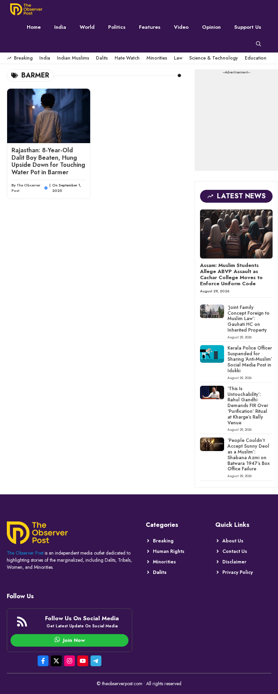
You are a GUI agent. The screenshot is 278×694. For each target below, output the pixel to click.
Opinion (211, 27)
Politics (116, 27)
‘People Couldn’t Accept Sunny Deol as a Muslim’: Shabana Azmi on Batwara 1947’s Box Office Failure (248, 454)
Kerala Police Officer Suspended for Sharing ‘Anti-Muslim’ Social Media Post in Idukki (249, 359)
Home (34, 27)
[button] (258, 44)
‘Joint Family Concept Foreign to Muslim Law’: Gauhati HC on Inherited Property (248, 318)
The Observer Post (25, 553)
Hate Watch (127, 57)
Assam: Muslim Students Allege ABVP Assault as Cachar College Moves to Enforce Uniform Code (231, 274)
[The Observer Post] (26, 9)
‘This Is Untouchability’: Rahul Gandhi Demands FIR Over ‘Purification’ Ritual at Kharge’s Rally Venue (247, 405)
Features (149, 27)
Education (255, 57)
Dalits (102, 57)
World (87, 27)
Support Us (247, 27)
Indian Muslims (73, 57)
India (60, 27)
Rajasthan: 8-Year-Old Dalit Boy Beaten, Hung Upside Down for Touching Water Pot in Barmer (48, 161)
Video (181, 27)
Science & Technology (213, 57)
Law (178, 57)
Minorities (156, 57)
